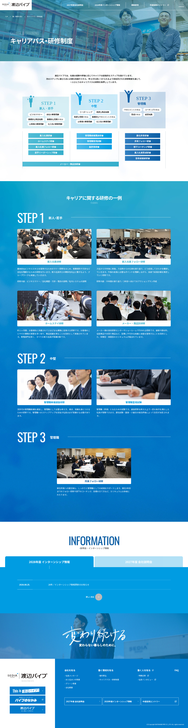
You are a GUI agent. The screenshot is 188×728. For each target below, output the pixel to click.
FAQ (176, 670)
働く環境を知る (17, 16)
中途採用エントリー (158, 5)
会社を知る (69, 670)
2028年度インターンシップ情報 (107, 5)
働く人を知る (144, 670)
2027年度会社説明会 (75, 5)
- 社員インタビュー (145, 679)
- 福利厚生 (102, 675)
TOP (6, 16)
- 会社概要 (68, 687)
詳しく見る (90, 597)
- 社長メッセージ (71, 675)
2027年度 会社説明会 (75, 701)
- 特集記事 (141, 675)
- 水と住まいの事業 (72, 679)
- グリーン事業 (70, 683)
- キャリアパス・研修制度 (108, 679)
